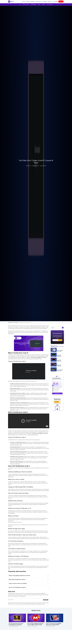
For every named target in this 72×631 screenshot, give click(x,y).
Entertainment (33, 4)
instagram (47, 600)
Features (23, 1)
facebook (44, 600)
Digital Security (26, 4)
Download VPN (44, 1)
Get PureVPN (61, 1)
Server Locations (38, 1)
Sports (43, 4)
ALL (20, 4)
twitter (46, 600)
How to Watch (49, 4)
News (39, 4)
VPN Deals (27, 1)
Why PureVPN (32, 1)
